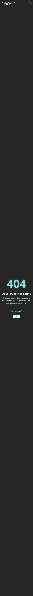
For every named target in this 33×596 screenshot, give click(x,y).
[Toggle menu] (30, 3)
